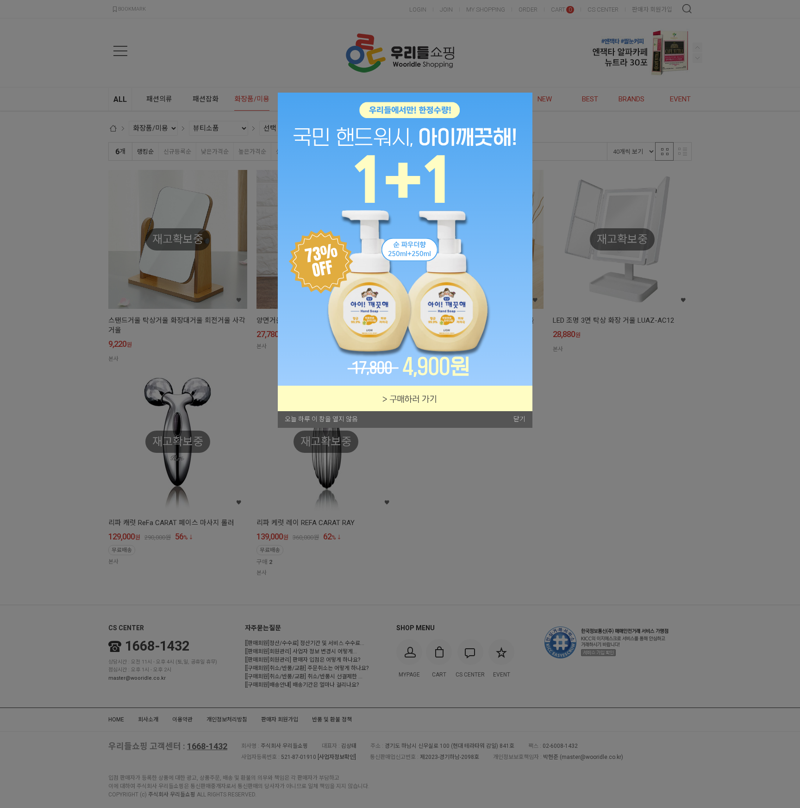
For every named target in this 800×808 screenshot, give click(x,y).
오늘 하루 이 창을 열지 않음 (321, 419)
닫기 (519, 419)
